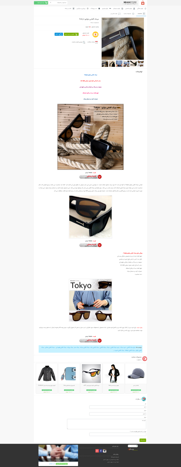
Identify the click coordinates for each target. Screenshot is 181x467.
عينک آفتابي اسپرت (119, 350)
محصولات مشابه (127, 13)
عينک (108, 347)
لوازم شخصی (128, 9)
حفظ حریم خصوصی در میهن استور (111, 459)
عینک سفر (76, 347)
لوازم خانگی (140, 9)
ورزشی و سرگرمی (81, 9)
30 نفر (57, 34)
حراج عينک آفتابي (131, 347)
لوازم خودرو (105, 9)
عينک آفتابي (103, 347)
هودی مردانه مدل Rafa (114, 385)
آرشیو (139, 359)
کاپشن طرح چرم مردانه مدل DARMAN (46, 385)
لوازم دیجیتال (116, 9)
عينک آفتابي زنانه (94, 347)
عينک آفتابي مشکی (49, 347)
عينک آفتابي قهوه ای (61, 347)
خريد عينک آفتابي (114, 347)
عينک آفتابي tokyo (130, 350)
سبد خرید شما (41, 2)
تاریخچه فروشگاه (115, 457)
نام (145, 403)
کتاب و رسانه (68, 9)
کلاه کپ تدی (136, 385)
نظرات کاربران (114, 13)
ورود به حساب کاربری (62, 463)
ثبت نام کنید (52, 463)
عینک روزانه (70, 347)
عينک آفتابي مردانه (84, 347)
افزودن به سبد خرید (69, 34)
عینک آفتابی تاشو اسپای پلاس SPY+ (91, 385)
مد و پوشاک (94, 9)
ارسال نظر (142, 440)
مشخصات (140, 13)
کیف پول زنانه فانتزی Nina (69, 385)
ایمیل (145, 410)
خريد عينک (123, 347)
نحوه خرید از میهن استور (113, 462)
